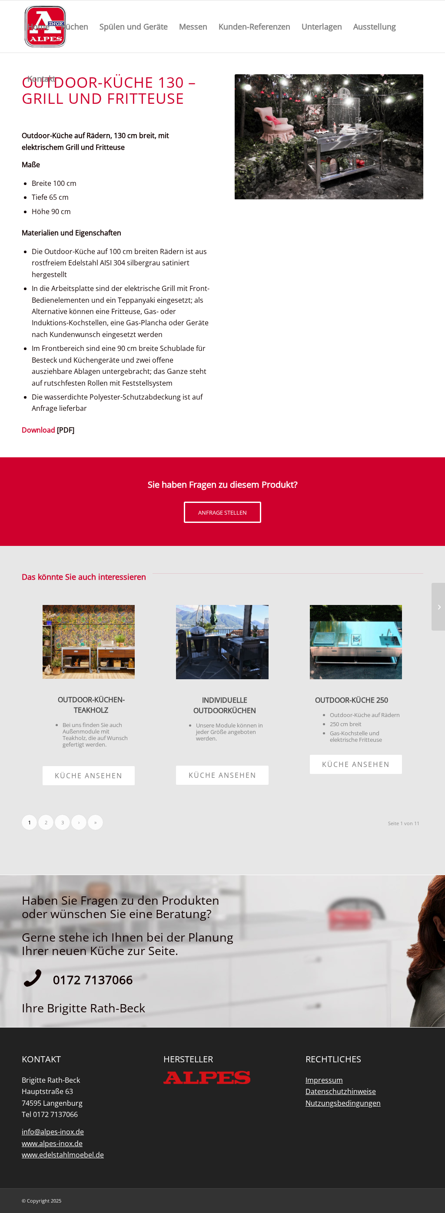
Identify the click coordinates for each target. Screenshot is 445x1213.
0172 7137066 (93, 980)
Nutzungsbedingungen (343, 1103)
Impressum (324, 1080)
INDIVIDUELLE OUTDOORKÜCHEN (224, 705)
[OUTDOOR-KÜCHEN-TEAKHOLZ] (89, 642)
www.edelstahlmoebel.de (63, 1155)
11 (360, 190)
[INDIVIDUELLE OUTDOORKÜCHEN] (222, 642)
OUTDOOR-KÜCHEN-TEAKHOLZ (91, 705)
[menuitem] (38, 26)
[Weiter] (404, 137)
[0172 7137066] (32, 978)
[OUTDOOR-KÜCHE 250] (356, 642)
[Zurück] (254, 137)
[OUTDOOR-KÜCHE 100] (438, 607)
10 (353, 190)
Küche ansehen (89, 775)
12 (367, 190)
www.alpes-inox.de (52, 1143)
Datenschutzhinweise (341, 1091)
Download (38, 430)
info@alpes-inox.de (53, 1132)
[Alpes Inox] (206, 1077)
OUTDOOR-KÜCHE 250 (351, 700)
